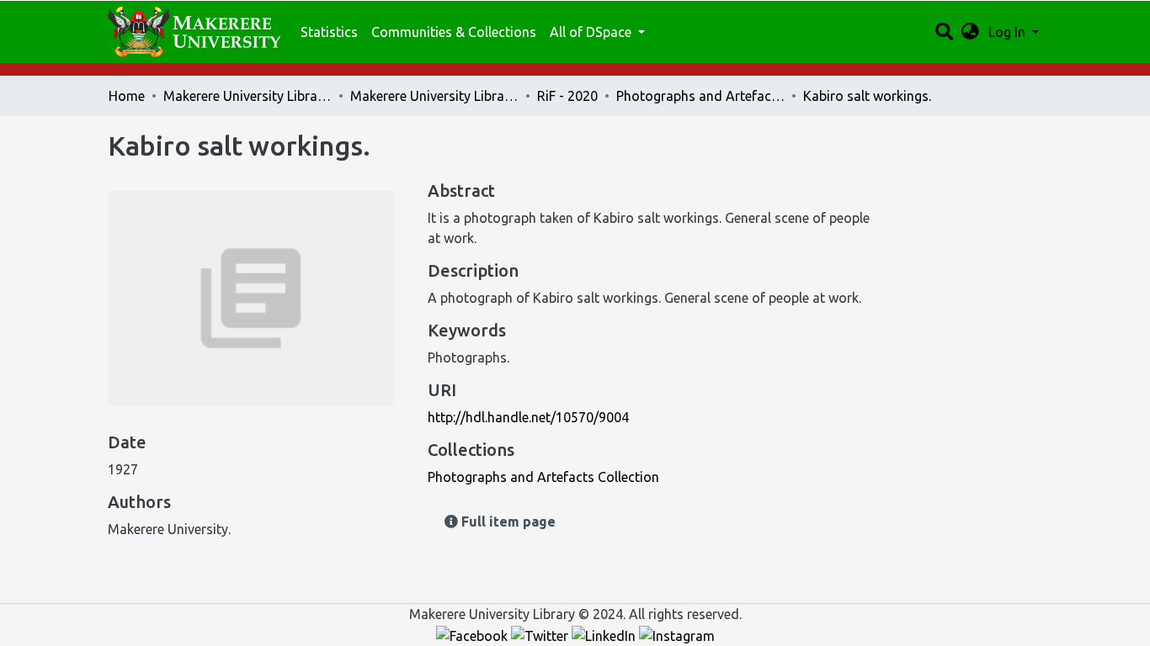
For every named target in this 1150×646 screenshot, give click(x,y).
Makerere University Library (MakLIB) (247, 95)
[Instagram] (677, 634)
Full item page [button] (507, 521)
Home (127, 95)
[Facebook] (473, 634)
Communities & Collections (453, 32)
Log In (1008, 32)
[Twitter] (541, 634)
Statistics (329, 32)
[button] (970, 32)
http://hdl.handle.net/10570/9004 (528, 417)
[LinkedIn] (605, 634)
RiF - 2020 (567, 95)
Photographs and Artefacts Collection (700, 95)
